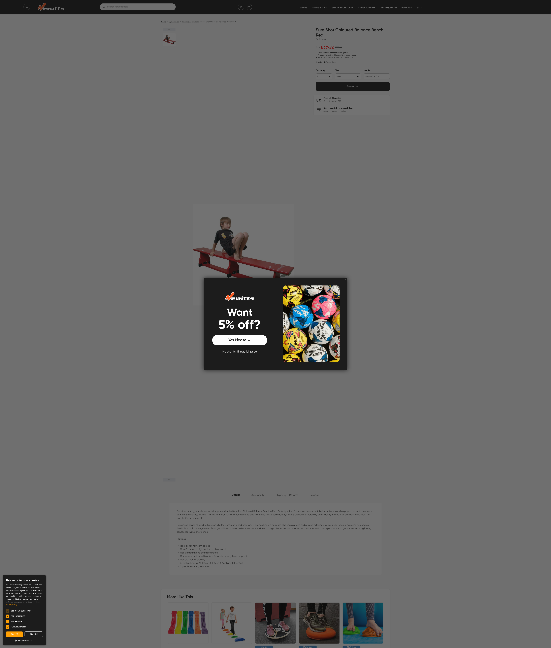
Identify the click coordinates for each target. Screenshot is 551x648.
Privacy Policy (11, 604)
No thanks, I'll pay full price (239, 351)
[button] (24, 640)
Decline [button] (34, 634)
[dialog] (24, 610)
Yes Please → (239, 340)
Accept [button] (14, 634)
